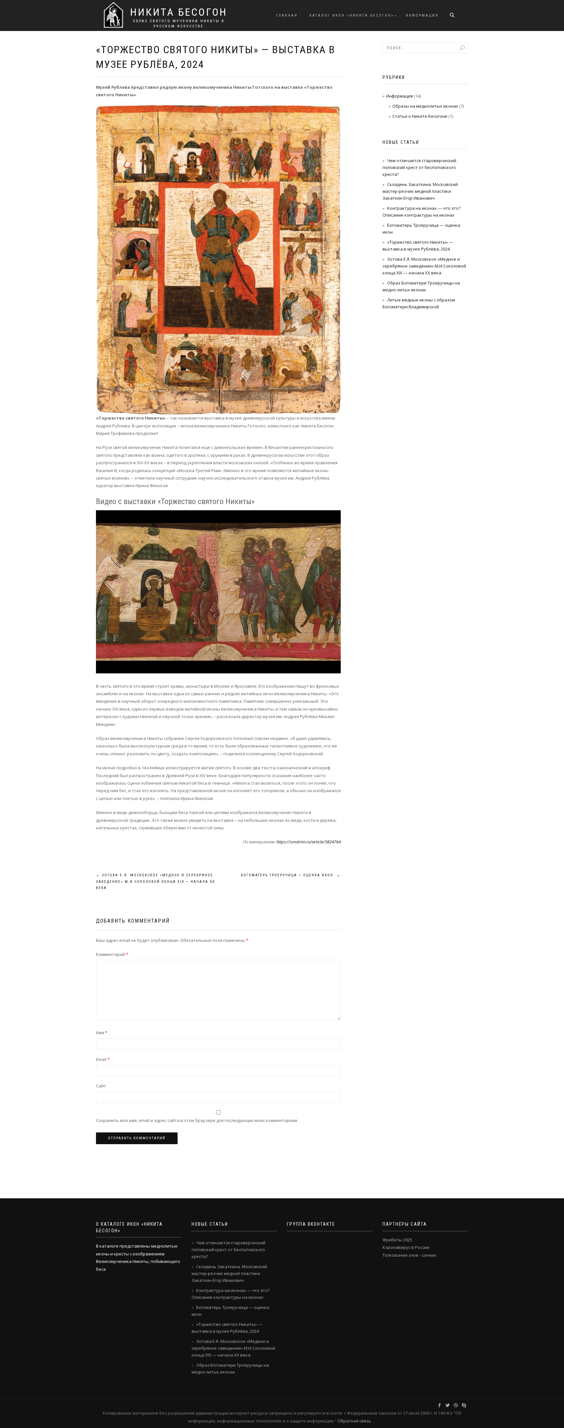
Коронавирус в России (406, 1247)
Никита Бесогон (178, 12)
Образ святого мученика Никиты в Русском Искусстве (179, 23)
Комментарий (112, 954)
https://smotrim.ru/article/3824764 (308, 842)
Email (103, 1059)
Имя (101, 1033)
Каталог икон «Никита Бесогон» (351, 15)
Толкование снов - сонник (409, 1255)
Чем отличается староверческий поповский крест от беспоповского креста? (419, 167)
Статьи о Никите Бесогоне (419, 116)
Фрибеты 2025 (397, 1240)
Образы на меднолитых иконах (425, 106)
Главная (287, 15)
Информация (422, 15)
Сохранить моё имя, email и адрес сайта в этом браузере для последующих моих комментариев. (197, 1120)
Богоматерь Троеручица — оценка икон (291, 875)
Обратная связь (354, 1421)
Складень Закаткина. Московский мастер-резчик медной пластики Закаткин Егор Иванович (420, 191)
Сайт (101, 1086)
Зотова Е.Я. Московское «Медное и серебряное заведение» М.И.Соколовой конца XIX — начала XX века (155, 881)
